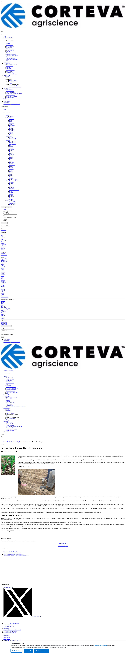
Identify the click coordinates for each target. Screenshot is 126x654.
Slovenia (11, 173)
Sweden (11, 175)
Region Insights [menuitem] (10, 97)
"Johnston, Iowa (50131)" (6, 207)
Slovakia (11, 171)
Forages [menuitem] (8, 51)
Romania (11, 169)
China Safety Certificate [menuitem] (11, 96)
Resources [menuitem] (6, 88)
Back (5, 36)
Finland (11, 151)
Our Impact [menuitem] (9, 71)
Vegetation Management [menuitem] (12, 55)
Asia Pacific (9, 117)
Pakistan (11, 128)
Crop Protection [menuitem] (10, 46)
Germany (11, 154)
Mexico (11, 194)
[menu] (1, 1)
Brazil (10, 184)
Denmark (11, 149)
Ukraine (11, 178)
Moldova (11, 163)
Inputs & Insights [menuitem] (13, 80)
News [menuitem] (7, 76)
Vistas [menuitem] (10, 83)
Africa (7, 115)
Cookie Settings (16, 650)
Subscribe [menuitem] (8, 77)
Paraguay (11, 196)
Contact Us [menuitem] (6, 102)
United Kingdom (13, 179)
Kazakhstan (12, 125)
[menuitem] (8, 43)
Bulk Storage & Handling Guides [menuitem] (14, 93)
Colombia (11, 187)
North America (9, 200)
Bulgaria (11, 145)
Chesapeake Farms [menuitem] (10, 95)
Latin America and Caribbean (13, 180)
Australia (11, 137)
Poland (11, 166)
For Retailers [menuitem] (9, 79)
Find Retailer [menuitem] (9, 89)
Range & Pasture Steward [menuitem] (15, 87)
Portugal (11, 167)
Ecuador (11, 191)
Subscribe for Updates (63, 546)
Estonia (11, 150)
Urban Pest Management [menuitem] (12, 59)
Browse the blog (63, 543)
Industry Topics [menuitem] (10, 91)
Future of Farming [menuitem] (10, 70)
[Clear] (4, 215)
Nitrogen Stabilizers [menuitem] (11, 54)
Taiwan (11, 132)
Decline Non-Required (41, 650)
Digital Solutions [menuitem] (10, 49)
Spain (10, 174)
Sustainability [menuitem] (9, 66)
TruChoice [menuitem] (6, 99)
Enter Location (4, 328)
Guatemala (11, 192)
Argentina (11, 182)
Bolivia (11, 183)
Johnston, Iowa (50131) (6, 326)
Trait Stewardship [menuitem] (10, 92)
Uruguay (11, 199)
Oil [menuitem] (7, 60)
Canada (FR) (12, 203)
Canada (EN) (12, 201)
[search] (1, 34)
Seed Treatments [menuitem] (10, 50)
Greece (11, 155)
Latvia (10, 161)
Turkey (11, 176)
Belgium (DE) (12, 144)
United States (4, 106)
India (10, 121)
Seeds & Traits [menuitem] (9, 45)
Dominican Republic (14, 190)
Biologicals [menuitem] (9, 47)
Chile (10, 186)
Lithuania (11, 162)
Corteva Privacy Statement (100, 645)
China (10, 120)
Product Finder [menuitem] (7, 101)
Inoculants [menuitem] (8, 52)
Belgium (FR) (12, 141)
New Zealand (12, 138)
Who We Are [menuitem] (7, 63)
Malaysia (11, 126)
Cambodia (11, 119)
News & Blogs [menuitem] (7, 75)
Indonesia (11, 123)
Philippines (11, 129)
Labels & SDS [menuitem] (7, 62)
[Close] (4, 211)
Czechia (11, 148)
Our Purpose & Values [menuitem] (11, 64)
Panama (11, 195)
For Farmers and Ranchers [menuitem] (12, 84)
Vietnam (11, 134)
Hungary (11, 157)
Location (6, 212)
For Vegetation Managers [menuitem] (12, 81)
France (10, 153)
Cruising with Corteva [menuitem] (11, 74)
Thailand (11, 133)
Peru (10, 198)
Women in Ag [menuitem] (9, 72)
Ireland (11, 158)
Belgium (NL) (12, 142)
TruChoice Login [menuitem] (12, 104)
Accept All (28, 650)
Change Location (9, 211)
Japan (10, 124)
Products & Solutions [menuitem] (8, 37)
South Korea (12, 130)
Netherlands (12, 165)
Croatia (11, 146)
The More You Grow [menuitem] (14, 85)
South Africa (12, 116)
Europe (8, 140)
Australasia (9, 136)
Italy (10, 159)
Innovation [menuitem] (8, 68)
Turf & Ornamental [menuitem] (10, 58)
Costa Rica (11, 188)
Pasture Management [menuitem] (11, 56)
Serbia (10, 170)
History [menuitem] (8, 67)
